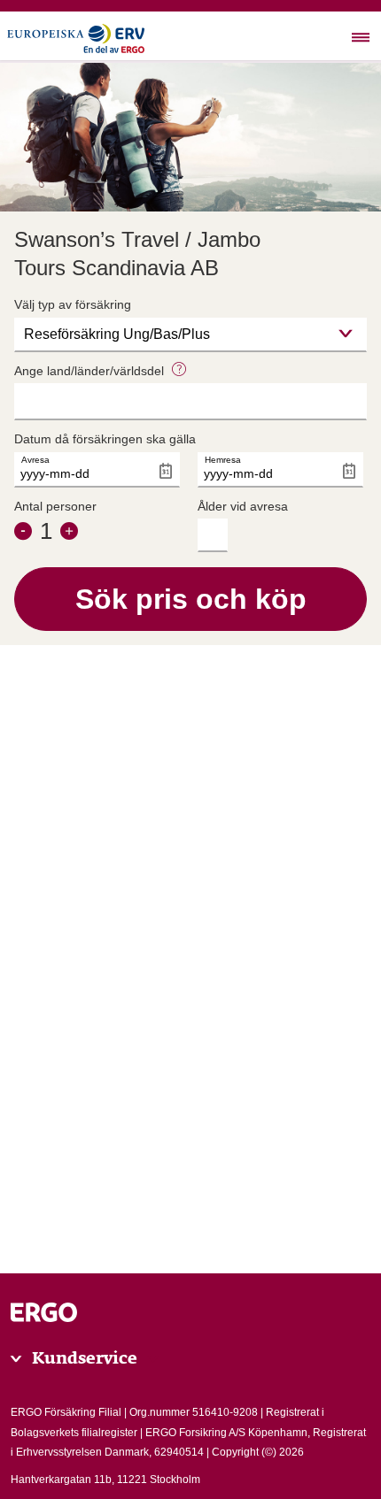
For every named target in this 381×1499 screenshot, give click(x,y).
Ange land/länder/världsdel (90, 371)
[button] (178, 371)
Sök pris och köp (191, 599)
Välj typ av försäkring (72, 304)
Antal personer (55, 506)
